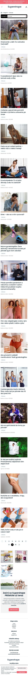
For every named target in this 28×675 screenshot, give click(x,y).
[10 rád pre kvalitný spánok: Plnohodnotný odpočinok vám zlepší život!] (14, 447)
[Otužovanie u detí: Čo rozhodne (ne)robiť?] (14, 30)
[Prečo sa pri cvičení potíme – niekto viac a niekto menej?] (14, 134)
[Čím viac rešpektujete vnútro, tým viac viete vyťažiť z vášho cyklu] (14, 309)
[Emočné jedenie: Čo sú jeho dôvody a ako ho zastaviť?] (14, 168)
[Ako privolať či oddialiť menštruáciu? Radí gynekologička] (14, 343)
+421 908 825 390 (14, 652)
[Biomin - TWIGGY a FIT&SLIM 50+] (21, 556)
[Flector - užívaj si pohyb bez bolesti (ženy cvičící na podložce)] (7, 571)
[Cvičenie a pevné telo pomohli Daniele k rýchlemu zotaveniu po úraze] (14, 98)
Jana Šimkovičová (5, 49)
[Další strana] (19, 544)
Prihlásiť (26, 7)
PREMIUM (14, 625)
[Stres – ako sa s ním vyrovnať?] (14, 202)
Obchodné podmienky (14, 644)
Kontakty (14, 645)
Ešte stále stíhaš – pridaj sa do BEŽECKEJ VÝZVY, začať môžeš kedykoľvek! (14, 2)
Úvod (14, 623)
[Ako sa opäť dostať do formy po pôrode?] (14, 413)
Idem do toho (14, 609)
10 (15, 544)
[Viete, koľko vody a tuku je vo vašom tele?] (14, 518)
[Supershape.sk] (14, 7)
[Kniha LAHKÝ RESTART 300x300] (7, 556)
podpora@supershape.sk (14, 654)
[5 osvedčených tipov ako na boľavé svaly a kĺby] (14, 64)
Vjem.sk (2, 468)
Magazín (14, 626)
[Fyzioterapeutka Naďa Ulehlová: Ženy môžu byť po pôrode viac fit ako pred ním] (14, 377)
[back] (2, 541)
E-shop (14, 628)
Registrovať (14, 635)
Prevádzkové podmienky (14, 641)
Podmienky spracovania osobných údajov (14, 642)
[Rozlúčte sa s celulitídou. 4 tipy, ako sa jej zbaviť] (14, 483)
